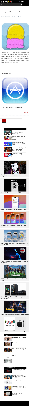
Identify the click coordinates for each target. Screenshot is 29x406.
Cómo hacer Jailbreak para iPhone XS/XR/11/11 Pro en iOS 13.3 (18, 143)
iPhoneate (6, 2)
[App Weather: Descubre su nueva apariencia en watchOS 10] (15, 241)
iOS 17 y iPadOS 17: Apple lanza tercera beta (13, 209)
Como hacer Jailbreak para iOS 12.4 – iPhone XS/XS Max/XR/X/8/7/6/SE (19, 149)
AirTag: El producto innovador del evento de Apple (19, 381)
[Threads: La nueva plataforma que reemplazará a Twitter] (15, 173)
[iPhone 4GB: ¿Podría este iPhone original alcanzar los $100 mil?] (15, 295)
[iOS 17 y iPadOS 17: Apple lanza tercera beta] (15, 207)
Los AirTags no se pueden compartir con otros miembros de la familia (19, 376)
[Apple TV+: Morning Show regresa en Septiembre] (15, 313)
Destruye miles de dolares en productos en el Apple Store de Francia (19, 350)
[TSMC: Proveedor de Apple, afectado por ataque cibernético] (15, 259)
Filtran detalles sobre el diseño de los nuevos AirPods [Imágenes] (19, 393)
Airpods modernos (16, 359)
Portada (2, 8)
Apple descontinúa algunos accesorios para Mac (18, 370)
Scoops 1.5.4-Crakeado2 (10, 12)
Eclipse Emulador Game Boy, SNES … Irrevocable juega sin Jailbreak (19, 138)
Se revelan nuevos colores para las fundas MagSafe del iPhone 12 (19, 388)
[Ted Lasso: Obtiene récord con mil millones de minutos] (15, 277)
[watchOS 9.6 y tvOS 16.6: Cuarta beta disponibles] (15, 329)
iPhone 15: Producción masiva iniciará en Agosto (15, 193)
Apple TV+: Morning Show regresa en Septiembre (15, 314)
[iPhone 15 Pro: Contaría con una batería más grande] (15, 224)
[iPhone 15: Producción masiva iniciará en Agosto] (15, 191)
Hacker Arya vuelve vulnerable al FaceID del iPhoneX (19, 343)
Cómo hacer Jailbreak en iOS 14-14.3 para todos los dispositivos (18, 132)
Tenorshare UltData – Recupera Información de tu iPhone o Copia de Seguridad (18, 155)
